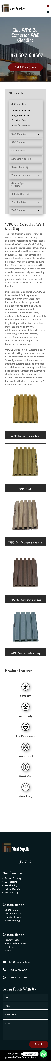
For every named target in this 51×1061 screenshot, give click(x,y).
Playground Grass (20, 115)
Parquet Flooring (13, 878)
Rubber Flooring (12, 889)
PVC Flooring (11, 885)
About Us (9, 950)
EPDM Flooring (12, 910)
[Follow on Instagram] (30, 862)
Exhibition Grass (19, 120)
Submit (39, 1044)
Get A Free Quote (25, 67)
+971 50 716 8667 (25, 55)
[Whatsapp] (43, 1054)
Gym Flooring (11, 892)
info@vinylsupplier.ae (20, 962)
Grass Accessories (20, 125)
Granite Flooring (13, 917)
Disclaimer (10, 947)
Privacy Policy (12, 940)
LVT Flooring (11, 881)
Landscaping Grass (20, 110)
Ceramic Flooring (13, 913)
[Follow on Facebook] (21, 862)
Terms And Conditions (16, 943)
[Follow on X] (25, 862)
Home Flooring (12, 920)
